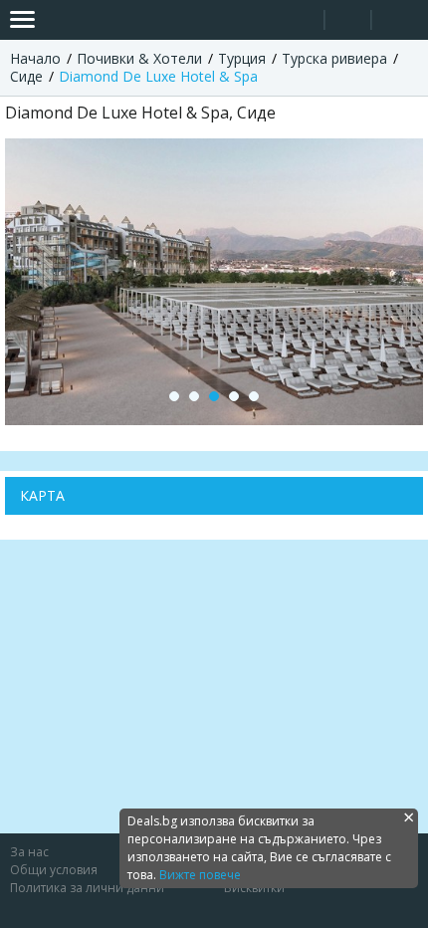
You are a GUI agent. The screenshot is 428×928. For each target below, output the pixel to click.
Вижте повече (200, 874)
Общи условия (54, 869)
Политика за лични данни (87, 887)
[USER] (349, 22)
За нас (29, 851)
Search (301, 20)
